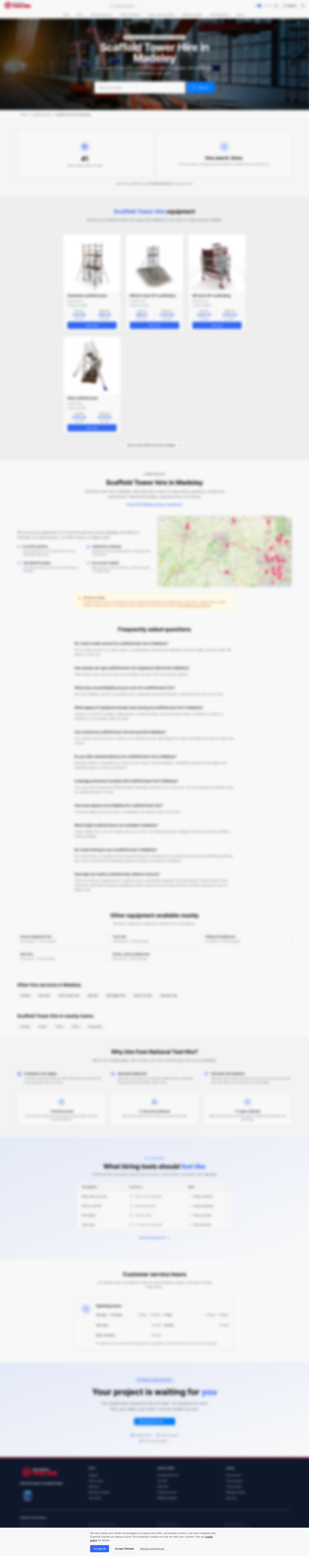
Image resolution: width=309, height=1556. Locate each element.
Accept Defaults (124, 1548)
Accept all (100, 1548)
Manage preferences (152, 1548)
